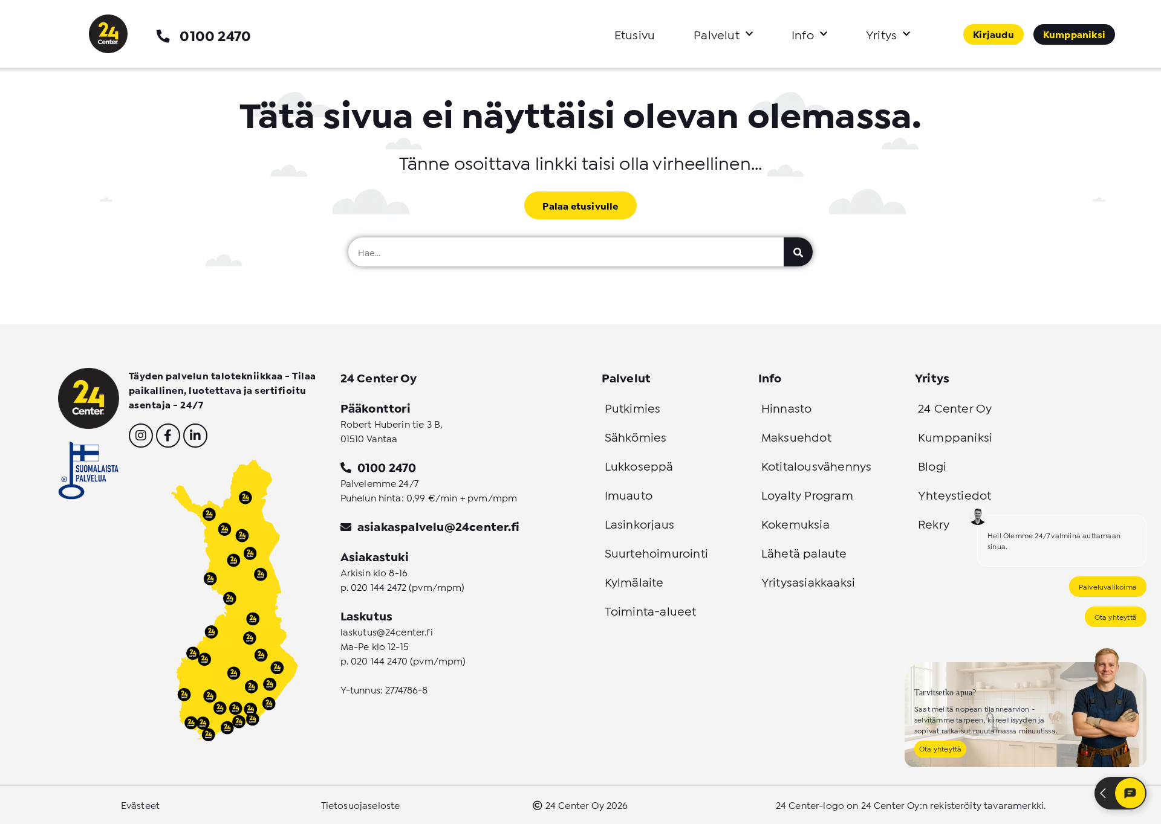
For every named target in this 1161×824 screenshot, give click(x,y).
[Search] (798, 251)
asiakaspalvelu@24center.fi (438, 525)
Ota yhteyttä (1115, 616)
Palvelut (717, 34)
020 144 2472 (378, 586)
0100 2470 (215, 34)
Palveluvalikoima (1108, 586)
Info (803, 34)
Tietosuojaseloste (360, 804)
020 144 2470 (379, 660)
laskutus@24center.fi (386, 631)
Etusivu (634, 34)
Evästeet (140, 804)
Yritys (881, 34)
